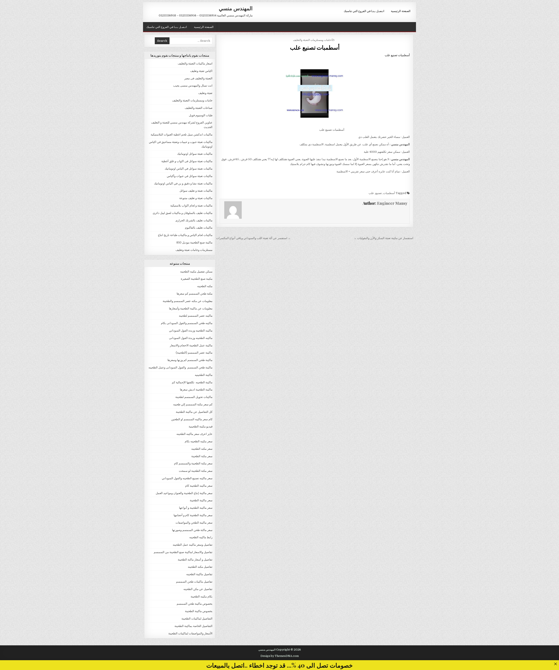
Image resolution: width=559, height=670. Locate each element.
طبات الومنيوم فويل (200, 115)
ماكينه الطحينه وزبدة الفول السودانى (190, 338)
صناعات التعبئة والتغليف (198, 107)
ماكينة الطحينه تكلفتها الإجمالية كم (192, 382)
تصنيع (378, 193)
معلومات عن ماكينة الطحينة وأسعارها (190, 308)
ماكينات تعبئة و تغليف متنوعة (195, 198)
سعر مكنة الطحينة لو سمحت (195, 470)
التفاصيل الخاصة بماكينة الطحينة (193, 626)
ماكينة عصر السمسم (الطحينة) (194, 352)
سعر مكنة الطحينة (201, 456)
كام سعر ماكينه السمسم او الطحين (191, 419)
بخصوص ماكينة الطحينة (198, 611)
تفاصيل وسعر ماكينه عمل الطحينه (192, 544)
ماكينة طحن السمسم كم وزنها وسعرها (189, 360)
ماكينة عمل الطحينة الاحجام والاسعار (191, 345)
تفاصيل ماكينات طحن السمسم (194, 581)
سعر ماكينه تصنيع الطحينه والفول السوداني (187, 478)
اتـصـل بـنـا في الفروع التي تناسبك (364, 11)
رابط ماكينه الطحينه (200, 537)
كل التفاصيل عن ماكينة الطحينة (194, 411)
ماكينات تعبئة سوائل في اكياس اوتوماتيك (188, 168)
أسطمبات (389, 193)
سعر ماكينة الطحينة (201, 500)
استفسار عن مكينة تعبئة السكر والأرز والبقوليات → (383, 238)
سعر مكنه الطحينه (201, 448)
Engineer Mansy (392, 203)
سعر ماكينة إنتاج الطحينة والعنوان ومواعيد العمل (184, 493)
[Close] (555, 663)
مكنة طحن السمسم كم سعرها (194, 293)
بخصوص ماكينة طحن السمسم (194, 603)
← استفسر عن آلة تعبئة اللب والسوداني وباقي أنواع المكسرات (253, 238)
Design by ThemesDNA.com (280, 656)
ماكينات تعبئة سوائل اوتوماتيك (194, 153)
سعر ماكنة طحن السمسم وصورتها (192, 530)
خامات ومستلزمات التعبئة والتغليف (312, 40)
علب (371, 193)
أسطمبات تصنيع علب (315, 47)
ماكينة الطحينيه (203, 375)
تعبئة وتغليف (205, 93)
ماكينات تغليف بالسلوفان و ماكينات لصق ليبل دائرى (182, 213)
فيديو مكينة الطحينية (200, 426)
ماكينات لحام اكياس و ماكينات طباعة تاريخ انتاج (185, 235)
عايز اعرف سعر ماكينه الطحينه (194, 434)
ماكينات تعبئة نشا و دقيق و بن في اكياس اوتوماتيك (183, 183)
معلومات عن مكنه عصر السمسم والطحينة (187, 301)
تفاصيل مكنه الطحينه (200, 566)
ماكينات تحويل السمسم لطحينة (193, 397)
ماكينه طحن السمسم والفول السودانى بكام (186, 323)
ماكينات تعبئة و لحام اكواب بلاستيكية (191, 205)
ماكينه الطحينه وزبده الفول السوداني (190, 330)
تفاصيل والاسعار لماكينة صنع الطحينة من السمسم (183, 552)
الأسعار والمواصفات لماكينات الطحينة (190, 633)
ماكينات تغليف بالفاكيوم (198, 227)
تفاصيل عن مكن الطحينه (197, 589)
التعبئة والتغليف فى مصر (198, 78)
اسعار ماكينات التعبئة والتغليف (195, 63)
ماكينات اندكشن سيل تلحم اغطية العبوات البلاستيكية (181, 134)
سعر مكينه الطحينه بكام (198, 441)
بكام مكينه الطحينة (201, 596)
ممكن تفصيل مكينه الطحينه (196, 271)
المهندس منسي (236, 8)
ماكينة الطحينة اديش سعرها (196, 389)
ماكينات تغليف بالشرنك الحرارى (193, 220)
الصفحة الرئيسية (401, 11)
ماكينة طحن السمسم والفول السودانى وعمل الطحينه (180, 367)
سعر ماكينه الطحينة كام (198, 485)
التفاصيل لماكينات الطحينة (196, 618)
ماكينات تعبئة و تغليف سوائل (195, 190)
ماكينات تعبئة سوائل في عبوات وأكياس (189, 176)
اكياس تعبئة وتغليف (201, 71)
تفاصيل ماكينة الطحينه (199, 574)
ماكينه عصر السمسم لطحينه (195, 315)
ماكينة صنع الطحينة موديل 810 (194, 242)
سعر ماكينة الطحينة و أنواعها (195, 507)
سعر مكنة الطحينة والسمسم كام (193, 463)
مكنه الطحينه (204, 286)
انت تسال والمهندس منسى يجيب (192, 85)
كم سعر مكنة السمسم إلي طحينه (192, 404)
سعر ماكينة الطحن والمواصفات (194, 522)
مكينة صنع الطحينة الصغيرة (196, 278)
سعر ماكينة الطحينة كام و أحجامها (193, 515)
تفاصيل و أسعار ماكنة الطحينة (195, 559)
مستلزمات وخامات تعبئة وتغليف (194, 250)
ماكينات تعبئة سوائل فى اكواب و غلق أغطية (186, 161)
